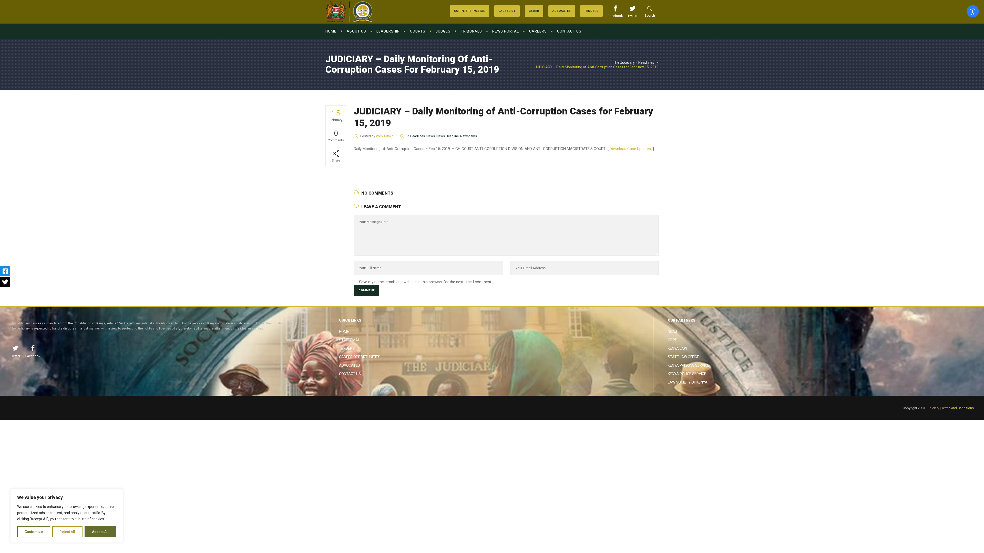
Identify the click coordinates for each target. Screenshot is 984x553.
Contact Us (350, 374)
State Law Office (683, 357)
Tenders (347, 348)
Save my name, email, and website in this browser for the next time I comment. (425, 282)
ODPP (672, 340)
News (430, 136)
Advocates (349, 365)
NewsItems (468, 136)
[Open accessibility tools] (973, 11)
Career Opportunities (359, 357)
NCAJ (672, 331)
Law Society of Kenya (688, 382)
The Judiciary (624, 62)
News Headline (447, 136)
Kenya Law (677, 348)
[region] (66, 516)
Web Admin (384, 136)
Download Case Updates (631, 148)
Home (344, 331)
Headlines (646, 62)
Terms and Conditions (957, 408)
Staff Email (350, 340)
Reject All (67, 532)
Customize (34, 532)
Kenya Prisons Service (688, 365)
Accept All (100, 532)
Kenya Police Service (687, 374)
